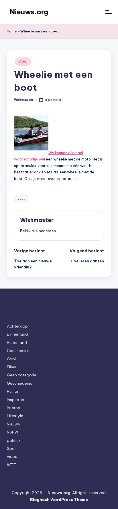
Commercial (18, 350)
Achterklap (17, 326)
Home (12, 31)
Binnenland (17, 334)
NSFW (12, 432)
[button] (38, 231)
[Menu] (108, 11)
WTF (11, 464)
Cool (23, 61)
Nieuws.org (29, 11)
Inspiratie (15, 399)
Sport (12, 448)
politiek (14, 440)
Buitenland (17, 342)
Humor (13, 391)
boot (21, 198)
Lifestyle (15, 415)
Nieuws (13, 424)
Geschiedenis (19, 383)
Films (11, 366)
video (12, 456)
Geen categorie (21, 375)
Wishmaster (37, 219)
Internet (14, 407)
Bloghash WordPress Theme (59, 499)
